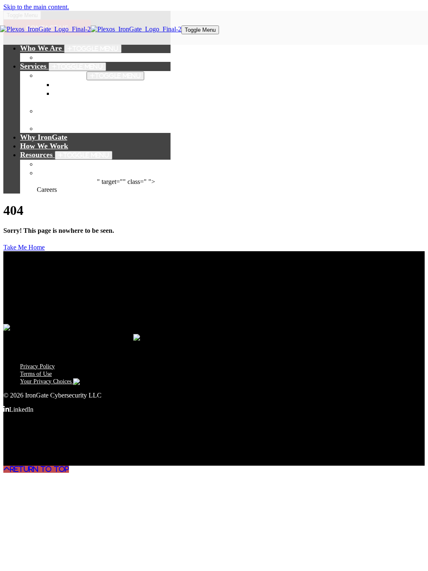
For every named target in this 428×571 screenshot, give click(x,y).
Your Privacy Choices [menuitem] (46, 381)
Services (61, 66)
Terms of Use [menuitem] (36, 374)
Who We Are (69, 48)
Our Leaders (57, 57)
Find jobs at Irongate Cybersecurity (95, 172)
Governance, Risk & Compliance (107, 84)
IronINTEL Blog (64, 164)
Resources (64, 154)
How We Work (44, 146)
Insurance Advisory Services (82, 128)
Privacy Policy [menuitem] (37, 366)
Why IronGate (43, 137)
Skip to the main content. (36, 6)
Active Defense (89, 75)
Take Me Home (24, 247)
